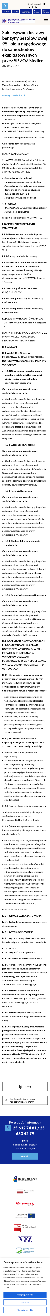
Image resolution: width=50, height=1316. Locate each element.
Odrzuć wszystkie (25, 1310)
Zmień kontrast (34, 4)
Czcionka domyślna (29, 7)
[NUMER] (5, 6)
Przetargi (6, 11)
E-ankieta (36, 11)
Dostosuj (25, 1302)
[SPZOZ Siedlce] (18, 20)
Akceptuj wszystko (25, 1294)
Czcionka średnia (32, 7)
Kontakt (25, 1156)
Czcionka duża (35, 7)
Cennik (16, 11)
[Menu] (46, 21)
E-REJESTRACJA (26, 11)
